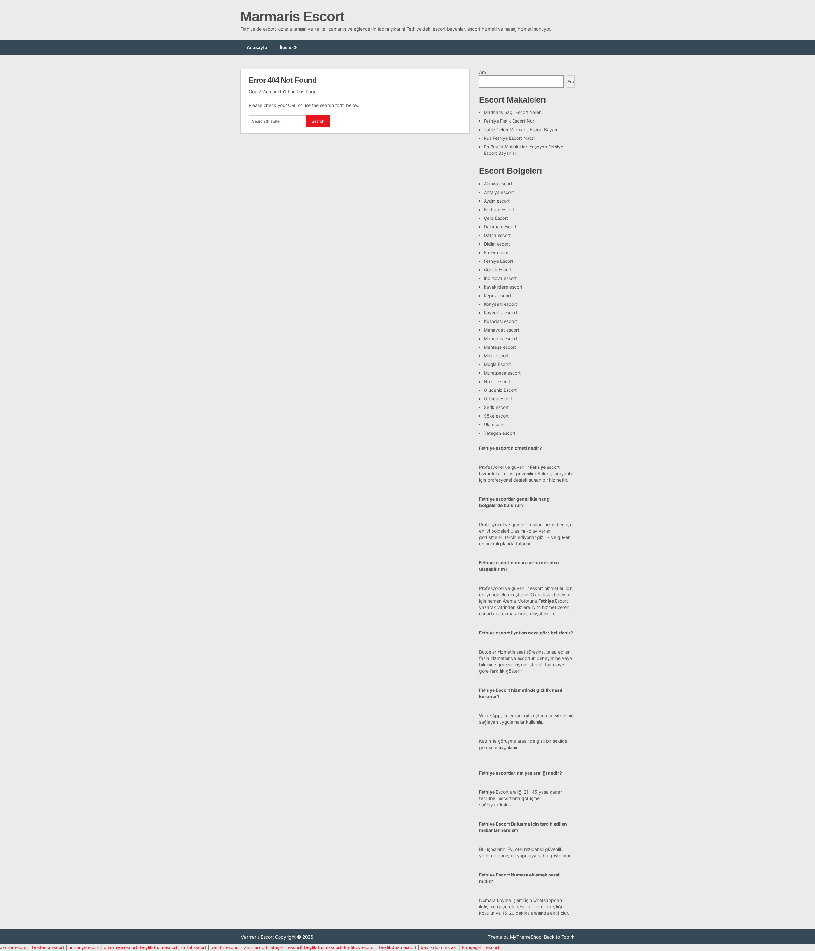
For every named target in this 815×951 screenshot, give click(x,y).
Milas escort (496, 355)
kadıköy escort (359, 947)
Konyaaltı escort (500, 304)
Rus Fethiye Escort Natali (509, 138)
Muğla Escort (497, 364)
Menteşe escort (500, 347)
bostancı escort (48, 947)
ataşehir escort (285, 947)
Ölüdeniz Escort (500, 390)
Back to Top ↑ (559, 937)
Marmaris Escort (292, 16)
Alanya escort (498, 183)
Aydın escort (497, 201)
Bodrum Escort (499, 209)
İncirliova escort (500, 278)
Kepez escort (497, 295)
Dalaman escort (500, 226)
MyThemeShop (526, 937)
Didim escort (497, 244)
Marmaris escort (500, 338)
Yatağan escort (499, 433)
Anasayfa (257, 47)
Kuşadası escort (500, 321)
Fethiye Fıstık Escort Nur (509, 121)
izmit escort (255, 947)
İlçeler (286, 47)
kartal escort (193, 947)
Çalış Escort (496, 218)
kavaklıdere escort (503, 287)
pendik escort (224, 947)
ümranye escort (84, 947)
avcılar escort (14, 947)
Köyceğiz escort (500, 312)
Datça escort (497, 235)
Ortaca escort (498, 398)
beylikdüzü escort (158, 947)
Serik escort (496, 407)
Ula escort (494, 424)
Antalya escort (499, 192)
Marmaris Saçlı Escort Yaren (513, 112)
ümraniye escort (120, 947)
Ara (482, 72)
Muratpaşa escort (502, 372)
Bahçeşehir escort (480, 947)
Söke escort (496, 415)
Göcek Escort (498, 269)
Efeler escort (497, 252)
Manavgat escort (501, 329)
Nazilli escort (497, 381)
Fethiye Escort (498, 261)
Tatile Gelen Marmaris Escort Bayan (520, 129)
